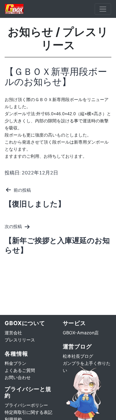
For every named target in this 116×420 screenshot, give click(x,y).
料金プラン (15, 363)
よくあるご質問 (20, 370)
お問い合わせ (18, 377)
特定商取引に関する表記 (28, 412)
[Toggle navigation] (103, 9)
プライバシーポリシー (26, 405)
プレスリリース (20, 339)
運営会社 (13, 332)
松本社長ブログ (78, 356)
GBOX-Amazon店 (81, 332)
